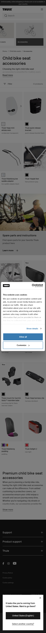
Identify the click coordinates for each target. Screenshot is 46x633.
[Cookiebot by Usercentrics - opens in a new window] (32, 285)
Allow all (23, 337)
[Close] (40, 597)
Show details (32, 328)
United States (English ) (23, 615)
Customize (21, 345)
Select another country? (23, 624)
